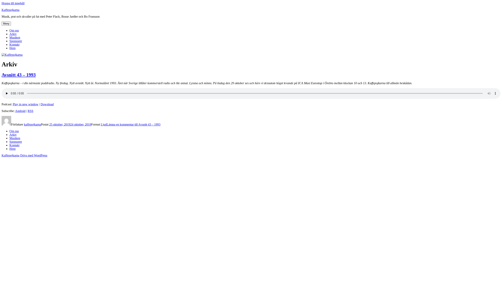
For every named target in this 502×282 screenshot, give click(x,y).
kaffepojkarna (32, 124)
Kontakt (14, 44)
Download (47, 104)
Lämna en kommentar (133, 124)
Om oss (14, 30)
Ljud (104, 124)
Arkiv (13, 34)
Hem (12, 48)
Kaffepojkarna (10, 10)
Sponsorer (15, 41)
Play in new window (25, 104)
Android (20, 111)
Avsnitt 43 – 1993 (19, 74)
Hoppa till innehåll (13, 3)
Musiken (14, 37)
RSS (30, 111)
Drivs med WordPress (33, 155)
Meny (6, 23)
